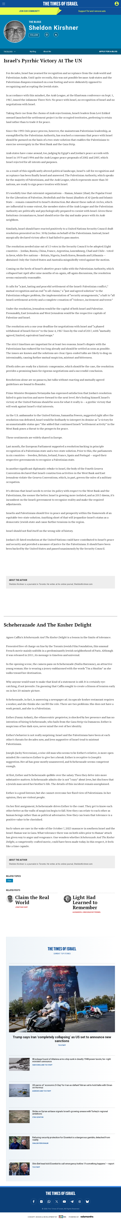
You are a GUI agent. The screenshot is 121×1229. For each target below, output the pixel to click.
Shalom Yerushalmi (40, 1143)
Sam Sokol (36, 1065)
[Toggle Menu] (3, 3)
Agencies (36, 1091)
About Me (47, 51)
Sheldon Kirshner (54, 27)
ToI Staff (62, 1045)
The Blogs (35, 21)
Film (9, 880)
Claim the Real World (32, 899)
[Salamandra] (87, 1216)
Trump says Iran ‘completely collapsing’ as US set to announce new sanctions (62, 1039)
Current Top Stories (62, 954)
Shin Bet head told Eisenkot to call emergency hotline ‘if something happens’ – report (73, 1163)
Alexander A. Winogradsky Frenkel (87, 912)
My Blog (33, 51)
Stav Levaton (37, 1117)
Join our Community (29, 11)
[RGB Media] (63, 1216)
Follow (34, 35)
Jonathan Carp (21, 907)
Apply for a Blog (108, 51)
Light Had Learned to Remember (85, 902)
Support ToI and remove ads (92, 11)
